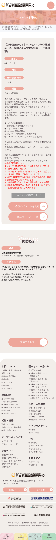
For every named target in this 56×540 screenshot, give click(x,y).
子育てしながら (35, 449)
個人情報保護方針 (29, 523)
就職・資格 (7, 420)
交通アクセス (27, 342)
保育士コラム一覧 (36, 465)
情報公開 (5, 385)
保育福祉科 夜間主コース (11, 407)
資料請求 (41, 490)
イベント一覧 (26, 27)
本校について (8, 366)
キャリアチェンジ (36, 446)
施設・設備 (5, 373)
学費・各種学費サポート (38, 408)
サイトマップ (13, 523)
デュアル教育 (6, 388)
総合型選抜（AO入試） (38, 420)
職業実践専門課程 (8, 376)
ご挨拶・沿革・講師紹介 (11, 370)
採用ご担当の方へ (8, 430)
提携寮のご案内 (35, 411)
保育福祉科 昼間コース (10, 404)
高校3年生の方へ (8, 455)
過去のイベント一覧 (27, 217)
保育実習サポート (8, 413)
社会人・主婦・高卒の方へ (12, 461)
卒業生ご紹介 (34, 433)
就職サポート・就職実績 (11, 427)
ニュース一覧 (34, 462)
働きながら (33, 443)
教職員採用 (43, 523)
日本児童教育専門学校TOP (10, 27)
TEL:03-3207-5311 (11, 483)
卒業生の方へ (6, 467)
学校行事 (32, 430)
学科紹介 (6, 395)
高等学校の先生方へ (9, 464)
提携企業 (5, 379)
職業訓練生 (5, 410)
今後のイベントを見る (27, 206)
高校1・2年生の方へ (9, 458)
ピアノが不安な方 (36, 452)
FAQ (31, 438)
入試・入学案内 (37, 404)
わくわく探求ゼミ (10, 402)
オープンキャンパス (12, 437)
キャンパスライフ (38, 425)
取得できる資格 (7, 424)
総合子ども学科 (35, 370)
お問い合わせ (14, 490)
